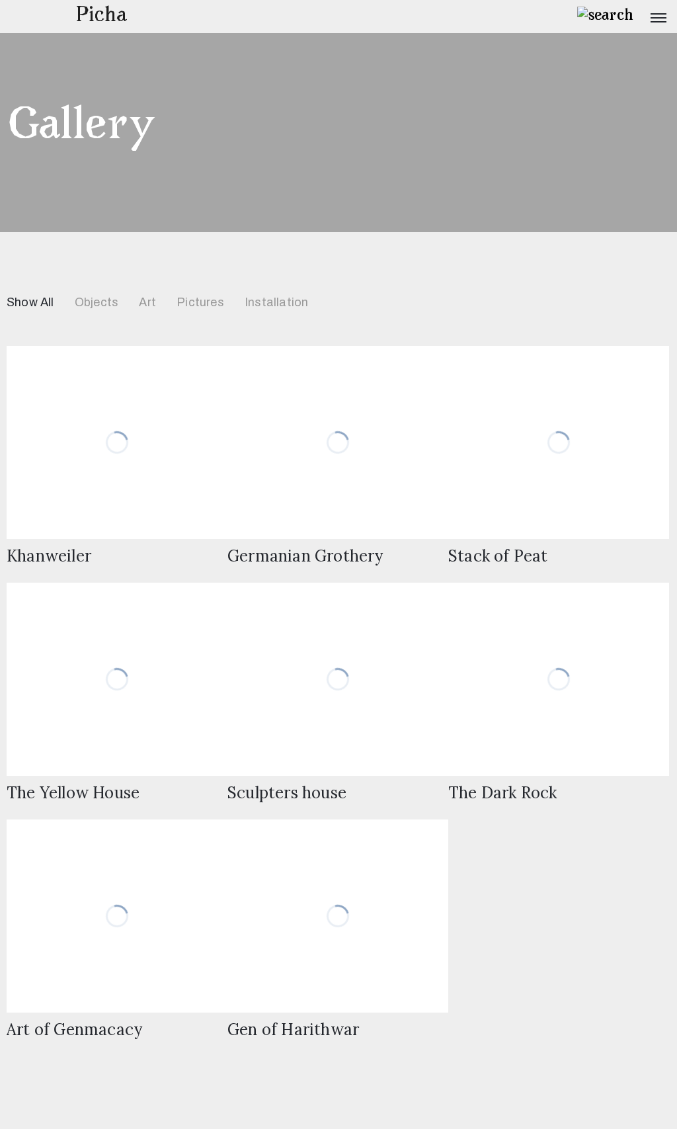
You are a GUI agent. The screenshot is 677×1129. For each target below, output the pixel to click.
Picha (101, 16)
